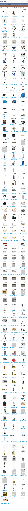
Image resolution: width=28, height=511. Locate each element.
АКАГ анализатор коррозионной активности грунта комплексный (23, 247)
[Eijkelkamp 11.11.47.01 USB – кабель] (14, 68)
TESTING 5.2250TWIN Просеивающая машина (23, 152)
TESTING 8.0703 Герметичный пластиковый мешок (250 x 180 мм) (14, 213)
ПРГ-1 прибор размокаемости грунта (4, 413)
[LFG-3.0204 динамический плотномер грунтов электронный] (4, 81)
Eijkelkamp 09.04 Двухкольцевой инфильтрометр (4, 57)
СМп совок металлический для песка (23, 496)
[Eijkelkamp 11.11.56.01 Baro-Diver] (4, 74)
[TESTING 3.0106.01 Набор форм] (14, 108)
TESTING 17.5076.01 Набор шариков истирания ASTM (23, 104)
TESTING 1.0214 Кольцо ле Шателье (4, 90)
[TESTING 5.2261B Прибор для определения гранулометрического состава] (13, 163)
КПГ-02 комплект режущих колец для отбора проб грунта (23, 332)
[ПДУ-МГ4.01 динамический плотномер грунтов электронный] (23, 487)
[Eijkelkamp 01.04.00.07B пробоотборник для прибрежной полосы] (4, 20)
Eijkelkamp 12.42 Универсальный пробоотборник (23, 77)
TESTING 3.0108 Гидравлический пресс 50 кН (5, 118)
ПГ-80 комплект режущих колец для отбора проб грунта (5, 392)
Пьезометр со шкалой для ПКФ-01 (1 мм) (5, 441)
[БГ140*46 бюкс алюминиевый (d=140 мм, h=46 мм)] (4, 258)
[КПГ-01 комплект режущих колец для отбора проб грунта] (13, 330)
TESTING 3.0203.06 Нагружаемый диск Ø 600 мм (14, 131)
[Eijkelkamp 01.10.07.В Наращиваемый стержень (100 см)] (23, 20)
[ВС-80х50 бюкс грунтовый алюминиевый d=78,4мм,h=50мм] (13, 300)
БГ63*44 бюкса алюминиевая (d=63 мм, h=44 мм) (23, 281)
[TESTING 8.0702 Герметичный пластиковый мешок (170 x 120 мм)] (4, 210)
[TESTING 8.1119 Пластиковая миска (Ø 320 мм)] (23, 231)
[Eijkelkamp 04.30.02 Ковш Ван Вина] (13, 42)
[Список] (27, 9)
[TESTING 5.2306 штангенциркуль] (4, 176)
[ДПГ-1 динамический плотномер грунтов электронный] (13, 307)
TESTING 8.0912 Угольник (3, 226)
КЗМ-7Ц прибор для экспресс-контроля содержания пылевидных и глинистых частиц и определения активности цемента (14, 325)
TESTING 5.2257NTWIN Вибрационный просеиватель (13, 159)
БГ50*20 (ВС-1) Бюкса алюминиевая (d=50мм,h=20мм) (5, 274)
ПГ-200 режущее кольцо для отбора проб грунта (14, 483)
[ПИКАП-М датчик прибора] (14, 494)
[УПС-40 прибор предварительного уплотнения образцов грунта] (13, 452)
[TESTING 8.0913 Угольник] (13, 224)
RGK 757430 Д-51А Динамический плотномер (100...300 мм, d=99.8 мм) (23, 84)
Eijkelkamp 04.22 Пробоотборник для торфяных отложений (14, 37)
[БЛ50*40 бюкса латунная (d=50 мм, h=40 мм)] (4, 292)
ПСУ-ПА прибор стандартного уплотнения (14, 428)
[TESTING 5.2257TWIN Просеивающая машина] (23, 156)
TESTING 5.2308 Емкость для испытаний (14, 179)
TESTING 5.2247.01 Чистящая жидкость (4, 152)
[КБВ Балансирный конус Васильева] (14, 314)
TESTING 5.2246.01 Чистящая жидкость (23, 145)
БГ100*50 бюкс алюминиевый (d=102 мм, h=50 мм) (14, 254)
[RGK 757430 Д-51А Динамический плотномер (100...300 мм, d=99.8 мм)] (23, 81)
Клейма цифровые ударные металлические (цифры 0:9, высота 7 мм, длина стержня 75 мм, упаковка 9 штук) (5, 348)
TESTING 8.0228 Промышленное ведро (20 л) (23, 199)
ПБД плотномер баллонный (22, 362)
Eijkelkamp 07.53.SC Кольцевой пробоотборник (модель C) (13, 50)
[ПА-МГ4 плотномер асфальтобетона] (13, 360)
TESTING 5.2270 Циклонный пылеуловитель (13, 172)
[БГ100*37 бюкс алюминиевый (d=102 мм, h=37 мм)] (4, 251)
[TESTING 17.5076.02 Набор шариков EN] (4, 108)
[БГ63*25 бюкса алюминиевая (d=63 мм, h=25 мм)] (4, 279)
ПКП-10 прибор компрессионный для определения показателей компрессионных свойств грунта (5, 400)
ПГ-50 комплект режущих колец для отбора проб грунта (5, 384)
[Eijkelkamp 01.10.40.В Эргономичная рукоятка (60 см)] (23, 28)
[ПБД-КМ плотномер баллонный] (4, 366)
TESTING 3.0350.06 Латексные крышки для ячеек (23, 138)
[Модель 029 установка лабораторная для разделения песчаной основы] (14, 353)
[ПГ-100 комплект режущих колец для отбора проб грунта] (13, 366)
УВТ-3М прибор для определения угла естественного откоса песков (13, 448)
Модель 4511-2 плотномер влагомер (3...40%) (23, 356)
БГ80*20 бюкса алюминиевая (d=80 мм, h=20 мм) (5, 288)
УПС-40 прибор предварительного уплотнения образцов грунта (14, 455)
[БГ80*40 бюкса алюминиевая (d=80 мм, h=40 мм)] (13, 285)
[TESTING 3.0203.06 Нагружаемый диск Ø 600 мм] (13, 129)
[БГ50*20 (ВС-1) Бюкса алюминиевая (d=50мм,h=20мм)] (4, 272)
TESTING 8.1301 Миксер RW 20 (22, 240)
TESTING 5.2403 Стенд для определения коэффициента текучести (23, 186)
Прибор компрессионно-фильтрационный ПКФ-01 (5, 435)
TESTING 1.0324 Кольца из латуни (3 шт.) (4, 97)
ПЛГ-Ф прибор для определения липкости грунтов (23, 399)
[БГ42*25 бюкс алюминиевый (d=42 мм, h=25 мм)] (13, 265)
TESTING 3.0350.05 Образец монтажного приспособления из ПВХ (14, 138)
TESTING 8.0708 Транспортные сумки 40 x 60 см (23, 213)
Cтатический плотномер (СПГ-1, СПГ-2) (23, 16)
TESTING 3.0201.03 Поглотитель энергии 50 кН (13, 125)
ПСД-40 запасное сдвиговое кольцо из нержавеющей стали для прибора (23, 414)
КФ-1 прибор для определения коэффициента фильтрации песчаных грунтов (23, 341)
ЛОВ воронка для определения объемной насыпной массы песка (5, 356)
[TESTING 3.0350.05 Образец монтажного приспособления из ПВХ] (13, 136)
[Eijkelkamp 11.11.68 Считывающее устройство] (13, 74)
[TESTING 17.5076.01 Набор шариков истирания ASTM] (23, 102)
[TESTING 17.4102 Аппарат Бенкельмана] (13, 95)
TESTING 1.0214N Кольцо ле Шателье (13, 90)
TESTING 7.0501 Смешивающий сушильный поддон (13, 193)
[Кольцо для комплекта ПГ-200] (14, 345)
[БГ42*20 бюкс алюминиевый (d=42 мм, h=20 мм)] (4, 265)
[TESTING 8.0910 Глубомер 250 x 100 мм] (23, 217)
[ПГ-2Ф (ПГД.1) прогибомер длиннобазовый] (23, 480)
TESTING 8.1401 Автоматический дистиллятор (4, 247)
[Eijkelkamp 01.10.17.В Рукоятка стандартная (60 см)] (4, 28)
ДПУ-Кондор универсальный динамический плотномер (5, 317)
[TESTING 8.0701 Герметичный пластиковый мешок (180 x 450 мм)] (23, 204)
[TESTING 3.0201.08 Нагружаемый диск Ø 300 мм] (23, 122)
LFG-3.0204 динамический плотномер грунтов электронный (4, 84)
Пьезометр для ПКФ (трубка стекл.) (23, 434)
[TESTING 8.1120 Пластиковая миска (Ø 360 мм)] (4, 238)
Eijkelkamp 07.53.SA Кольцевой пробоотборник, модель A (4, 50)
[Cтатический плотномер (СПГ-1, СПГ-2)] (23, 13)
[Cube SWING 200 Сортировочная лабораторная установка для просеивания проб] (14, 13)
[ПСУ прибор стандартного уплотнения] (14, 418)
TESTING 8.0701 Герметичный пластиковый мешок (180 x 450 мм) (23, 206)
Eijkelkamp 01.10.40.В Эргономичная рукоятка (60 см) (23, 31)
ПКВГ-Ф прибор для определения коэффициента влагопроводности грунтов (13, 392)
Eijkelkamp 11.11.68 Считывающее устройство (14, 77)
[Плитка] (25, 9)
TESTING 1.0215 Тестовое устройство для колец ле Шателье (23, 91)
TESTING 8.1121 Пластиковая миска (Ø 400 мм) (14, 240)
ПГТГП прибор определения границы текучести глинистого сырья (4, 490)
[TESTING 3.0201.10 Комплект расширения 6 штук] (4, 129)
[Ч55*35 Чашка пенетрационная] (4, 459)
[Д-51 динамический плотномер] (23, 300)
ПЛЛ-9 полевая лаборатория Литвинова (4, 407)
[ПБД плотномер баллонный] (23, 360)
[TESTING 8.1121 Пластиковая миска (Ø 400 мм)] (14, 238)
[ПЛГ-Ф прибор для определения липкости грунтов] (23, 397)
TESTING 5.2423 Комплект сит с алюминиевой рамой (4, 193)
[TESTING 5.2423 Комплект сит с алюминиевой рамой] (4, 190)
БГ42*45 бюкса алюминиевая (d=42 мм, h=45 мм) (23, 268)
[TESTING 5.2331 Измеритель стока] (23, 176)
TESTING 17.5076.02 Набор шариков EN (5, 111)
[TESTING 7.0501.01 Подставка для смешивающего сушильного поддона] (23, 190)
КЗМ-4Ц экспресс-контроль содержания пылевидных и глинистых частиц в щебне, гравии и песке (23, 317)
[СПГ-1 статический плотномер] (4, 446)
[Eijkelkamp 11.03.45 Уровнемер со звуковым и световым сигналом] (4, 61)
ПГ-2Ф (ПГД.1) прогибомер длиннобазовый (23, 483)
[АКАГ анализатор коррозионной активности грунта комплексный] (23, 244)
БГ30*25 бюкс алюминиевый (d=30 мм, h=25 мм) (23, 261)
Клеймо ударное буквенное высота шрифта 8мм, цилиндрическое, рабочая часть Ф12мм (14, 475)
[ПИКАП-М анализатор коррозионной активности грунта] (4, 494)
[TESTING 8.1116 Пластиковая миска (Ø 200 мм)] (23, 224)
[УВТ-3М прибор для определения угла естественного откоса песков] (13, 446)
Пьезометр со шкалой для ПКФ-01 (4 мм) (23, 441)
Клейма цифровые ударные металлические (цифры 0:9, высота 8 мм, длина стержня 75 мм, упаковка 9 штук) (4, 476)
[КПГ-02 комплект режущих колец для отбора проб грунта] (23, 330)
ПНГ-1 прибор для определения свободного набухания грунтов (23, 407)
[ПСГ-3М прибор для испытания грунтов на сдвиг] (14, 411)
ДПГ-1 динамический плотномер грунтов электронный (14, 310)
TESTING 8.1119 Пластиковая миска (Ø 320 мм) (23, 234)
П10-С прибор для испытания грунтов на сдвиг (4, 362)
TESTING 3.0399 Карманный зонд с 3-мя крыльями (4, 145)
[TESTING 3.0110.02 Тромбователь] (14, 115)
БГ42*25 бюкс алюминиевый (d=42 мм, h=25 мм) (13, 268)
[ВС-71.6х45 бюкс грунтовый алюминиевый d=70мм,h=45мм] (4, 300)
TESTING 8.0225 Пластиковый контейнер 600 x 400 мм (13, 199)
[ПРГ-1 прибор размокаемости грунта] (4, 411)
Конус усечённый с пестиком (22, 347)
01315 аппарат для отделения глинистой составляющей (4, 16)
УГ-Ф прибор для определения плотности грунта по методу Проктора (23, 448)
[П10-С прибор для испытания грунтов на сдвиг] (4, 360)
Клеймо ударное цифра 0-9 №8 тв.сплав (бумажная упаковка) (23, 475)
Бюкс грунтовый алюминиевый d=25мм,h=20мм (23, 295)
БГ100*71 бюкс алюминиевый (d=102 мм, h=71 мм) (23, 254)
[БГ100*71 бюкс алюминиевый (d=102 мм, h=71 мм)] (23, 251)
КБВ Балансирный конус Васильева (14, 316)
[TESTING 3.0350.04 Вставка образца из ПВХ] (4, 136)
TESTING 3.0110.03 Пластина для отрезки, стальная (23, 118)
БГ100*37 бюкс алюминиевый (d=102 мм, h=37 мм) (5, 254)
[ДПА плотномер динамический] (4, 307)
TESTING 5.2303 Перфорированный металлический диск (23, 172)
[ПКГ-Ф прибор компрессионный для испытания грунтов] (23, 389)
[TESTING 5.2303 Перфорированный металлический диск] (22, 170)
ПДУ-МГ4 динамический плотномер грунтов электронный (14, 490)
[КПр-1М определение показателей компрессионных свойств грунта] (4, 337)
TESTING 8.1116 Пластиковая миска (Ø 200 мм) (23, 227)
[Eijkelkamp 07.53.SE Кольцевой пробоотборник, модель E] (23, 48)
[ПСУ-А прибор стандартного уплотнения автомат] (23, 418)
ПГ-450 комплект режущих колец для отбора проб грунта (23, 377)
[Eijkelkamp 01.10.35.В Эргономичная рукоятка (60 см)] (13, 28)
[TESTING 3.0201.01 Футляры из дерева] (4, 122)
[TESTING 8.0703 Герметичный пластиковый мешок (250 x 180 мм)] (13, 210)
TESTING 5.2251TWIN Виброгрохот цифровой (5, 159)
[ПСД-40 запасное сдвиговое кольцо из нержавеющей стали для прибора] (23, 411)
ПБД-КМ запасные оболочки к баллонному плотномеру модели (4, 483)
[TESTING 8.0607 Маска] (13, 204)
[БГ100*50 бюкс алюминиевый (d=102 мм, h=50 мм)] (13, 251)
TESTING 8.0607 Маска (12, 206)
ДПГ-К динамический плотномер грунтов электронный (23, 310)
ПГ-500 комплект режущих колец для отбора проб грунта (14, 384)
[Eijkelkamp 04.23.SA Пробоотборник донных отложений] (23, 35)
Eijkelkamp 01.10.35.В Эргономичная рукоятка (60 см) (14, 31)
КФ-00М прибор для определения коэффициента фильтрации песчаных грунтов (14, 341)
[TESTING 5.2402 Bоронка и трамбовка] (14, 183)
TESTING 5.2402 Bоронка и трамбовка (14, 186)
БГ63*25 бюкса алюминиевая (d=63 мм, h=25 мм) (5, 281)
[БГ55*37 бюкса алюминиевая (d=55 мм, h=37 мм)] (23, 272)
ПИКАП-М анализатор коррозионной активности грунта (5, 497)
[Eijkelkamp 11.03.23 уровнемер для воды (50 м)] (23, 55)
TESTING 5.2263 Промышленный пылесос (23, 165)
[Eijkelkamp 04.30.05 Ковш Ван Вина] (23, 42)
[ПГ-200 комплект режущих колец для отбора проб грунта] (4, 374)
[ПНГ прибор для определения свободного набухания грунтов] (13, 404)
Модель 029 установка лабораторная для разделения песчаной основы (14, 356)
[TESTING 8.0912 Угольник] (4, 224)
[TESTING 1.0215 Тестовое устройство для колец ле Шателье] (23, 88)
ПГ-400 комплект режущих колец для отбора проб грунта (14, 377)
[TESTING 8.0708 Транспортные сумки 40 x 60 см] (23, 210)
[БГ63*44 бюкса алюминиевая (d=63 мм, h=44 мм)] (23, 279)
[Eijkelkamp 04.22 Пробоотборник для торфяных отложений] (13, 35)
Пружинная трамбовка (12, 434)
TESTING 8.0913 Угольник (12, 226)
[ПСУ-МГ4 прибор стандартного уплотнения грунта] (4, 425)
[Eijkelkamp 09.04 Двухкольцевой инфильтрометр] (4, 55)
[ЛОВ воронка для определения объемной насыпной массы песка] (4, 353)
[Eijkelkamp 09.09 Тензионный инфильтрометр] (14, 55)
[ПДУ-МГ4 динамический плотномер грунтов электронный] (13, 487)
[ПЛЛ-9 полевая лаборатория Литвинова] (4, 404)
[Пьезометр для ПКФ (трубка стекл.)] (23, 432)
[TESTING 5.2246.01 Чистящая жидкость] (23, 142)
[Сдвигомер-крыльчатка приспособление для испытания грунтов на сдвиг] (5, 501)
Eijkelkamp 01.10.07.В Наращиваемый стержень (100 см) (23, 23)
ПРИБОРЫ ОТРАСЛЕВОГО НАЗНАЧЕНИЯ (7, 7)
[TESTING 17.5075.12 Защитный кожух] (13, 102)
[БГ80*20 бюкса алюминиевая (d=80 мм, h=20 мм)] (4, 285)
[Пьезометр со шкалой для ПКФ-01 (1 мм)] (4, 439)
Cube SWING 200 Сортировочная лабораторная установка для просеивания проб (14, 16)
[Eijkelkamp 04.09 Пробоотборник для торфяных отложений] (4, 35)
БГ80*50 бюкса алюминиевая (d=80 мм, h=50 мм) (23, 288)
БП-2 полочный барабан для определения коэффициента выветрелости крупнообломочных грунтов (13, 296)
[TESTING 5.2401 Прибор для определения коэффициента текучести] (4, 183)
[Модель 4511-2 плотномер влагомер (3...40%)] (23, 353)
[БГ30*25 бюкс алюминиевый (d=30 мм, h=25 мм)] (23, 258)
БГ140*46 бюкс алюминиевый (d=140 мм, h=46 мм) (5, 261)
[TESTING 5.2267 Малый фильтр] (4, 170)
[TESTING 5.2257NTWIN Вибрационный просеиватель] (13, 156)
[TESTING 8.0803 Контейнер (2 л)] (13, 217)
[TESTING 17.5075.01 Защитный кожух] (4, 102)
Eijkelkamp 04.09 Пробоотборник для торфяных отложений (5, 37)
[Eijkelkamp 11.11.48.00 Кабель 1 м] (23, 68)
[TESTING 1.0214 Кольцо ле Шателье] (4, 88)
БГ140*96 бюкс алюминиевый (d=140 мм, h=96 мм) (14, 261)
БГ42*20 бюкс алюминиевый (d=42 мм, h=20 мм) (4, 268)
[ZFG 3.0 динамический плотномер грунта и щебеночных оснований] (13, 465)
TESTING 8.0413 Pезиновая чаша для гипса (4, 206)
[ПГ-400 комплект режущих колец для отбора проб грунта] (13, 374)
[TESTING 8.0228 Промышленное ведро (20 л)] (23, 197)
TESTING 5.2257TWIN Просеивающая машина (23, 159)
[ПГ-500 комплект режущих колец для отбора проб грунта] (13, 382)
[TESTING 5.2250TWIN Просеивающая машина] (23, 149)
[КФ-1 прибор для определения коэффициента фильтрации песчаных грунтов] (23, 337)
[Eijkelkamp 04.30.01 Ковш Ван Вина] (4, 42)
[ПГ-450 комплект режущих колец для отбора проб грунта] (23, 374)
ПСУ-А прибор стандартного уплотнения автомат (23, 420)
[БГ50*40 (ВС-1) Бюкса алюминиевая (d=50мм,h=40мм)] (14, 272)
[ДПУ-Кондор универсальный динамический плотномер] (4, 314)
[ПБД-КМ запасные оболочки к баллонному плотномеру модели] (4, 480)
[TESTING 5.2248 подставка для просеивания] (13, 149)
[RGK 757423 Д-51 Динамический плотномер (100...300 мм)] (13, 81)
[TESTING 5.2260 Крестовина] (4, 163)
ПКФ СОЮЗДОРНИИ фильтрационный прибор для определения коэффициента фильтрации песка (14, 400)
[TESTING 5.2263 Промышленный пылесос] (22, 163)
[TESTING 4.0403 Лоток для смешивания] (13, 142)
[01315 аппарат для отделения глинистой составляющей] (4, 13)
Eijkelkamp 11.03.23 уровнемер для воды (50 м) (23, 57)
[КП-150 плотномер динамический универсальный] (23, 322)
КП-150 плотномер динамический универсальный (23, 324)
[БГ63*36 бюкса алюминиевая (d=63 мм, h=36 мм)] (13, 279)
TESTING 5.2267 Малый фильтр (4, 172)
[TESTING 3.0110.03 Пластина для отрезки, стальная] (23, 115)
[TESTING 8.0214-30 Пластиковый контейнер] (4, 197)
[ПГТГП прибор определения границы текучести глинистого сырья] (4, 487)
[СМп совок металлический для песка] (23, 494)
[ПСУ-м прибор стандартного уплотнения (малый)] (23, 425)
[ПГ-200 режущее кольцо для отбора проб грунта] (13, 480)
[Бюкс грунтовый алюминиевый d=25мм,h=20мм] (23, 292)
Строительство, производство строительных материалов (18, 7)
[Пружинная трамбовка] (14, 432)
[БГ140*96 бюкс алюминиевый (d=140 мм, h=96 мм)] (13, 258)
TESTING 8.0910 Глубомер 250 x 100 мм (23, 220)
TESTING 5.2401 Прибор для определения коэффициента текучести (4, 186)
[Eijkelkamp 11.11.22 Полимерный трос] (4, 68)
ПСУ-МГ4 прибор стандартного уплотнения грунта (4, 428)
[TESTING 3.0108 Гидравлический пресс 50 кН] (4, 115)
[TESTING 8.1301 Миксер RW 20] (23, 238)
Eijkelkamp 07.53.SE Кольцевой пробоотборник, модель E (23, 50)
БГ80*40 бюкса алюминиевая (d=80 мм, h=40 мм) (14, 288)
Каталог (1, 7)
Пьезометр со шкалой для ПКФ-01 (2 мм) (14, 441)
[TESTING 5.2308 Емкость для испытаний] (14, 176)
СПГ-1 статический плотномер (3, 448)
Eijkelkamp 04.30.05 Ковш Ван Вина (23, 44)
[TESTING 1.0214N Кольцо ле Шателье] (13, 88)
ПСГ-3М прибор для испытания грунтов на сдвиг (13, 414)
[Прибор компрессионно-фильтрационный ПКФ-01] (4, 432)
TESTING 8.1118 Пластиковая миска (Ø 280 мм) (14, 234)
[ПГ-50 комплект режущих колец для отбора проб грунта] (4, 382)
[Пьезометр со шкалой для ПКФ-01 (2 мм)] (13, 439)
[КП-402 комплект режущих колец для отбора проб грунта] (4, 330)
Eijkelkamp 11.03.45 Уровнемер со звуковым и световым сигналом (4, 64)
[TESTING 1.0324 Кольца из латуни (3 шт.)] (4, 95)
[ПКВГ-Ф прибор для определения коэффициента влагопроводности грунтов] (13, 389)
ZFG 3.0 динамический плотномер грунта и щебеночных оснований (14, 468)
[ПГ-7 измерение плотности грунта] (23, 382)
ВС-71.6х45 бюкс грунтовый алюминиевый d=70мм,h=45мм (4, 303)
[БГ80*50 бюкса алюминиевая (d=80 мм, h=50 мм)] (23, 285)
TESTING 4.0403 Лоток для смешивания (14, 145)
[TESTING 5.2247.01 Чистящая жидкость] (4, 149)
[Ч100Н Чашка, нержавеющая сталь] (23, 452)
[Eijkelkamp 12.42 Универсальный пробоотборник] (23, 74)
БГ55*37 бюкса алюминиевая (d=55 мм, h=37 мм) (23, 274)
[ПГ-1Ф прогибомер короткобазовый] (23, 366)
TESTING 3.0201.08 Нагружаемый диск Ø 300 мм (23, 125)
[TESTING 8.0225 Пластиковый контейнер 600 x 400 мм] (13, 197)
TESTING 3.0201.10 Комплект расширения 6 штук (4, 131)
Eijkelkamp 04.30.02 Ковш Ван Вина (13, 44)
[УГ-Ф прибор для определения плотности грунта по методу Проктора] (23, 446)
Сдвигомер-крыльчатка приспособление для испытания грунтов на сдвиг (5, 503)
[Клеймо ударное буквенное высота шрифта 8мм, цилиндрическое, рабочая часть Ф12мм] (14, 472)
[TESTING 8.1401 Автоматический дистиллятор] (4, 244)
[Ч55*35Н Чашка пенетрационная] (13, 459)
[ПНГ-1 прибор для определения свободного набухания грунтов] (23, 404)
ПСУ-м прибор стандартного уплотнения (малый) (23, 428)
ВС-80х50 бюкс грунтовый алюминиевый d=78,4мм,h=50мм (14, 303)
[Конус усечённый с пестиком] (23, 345)
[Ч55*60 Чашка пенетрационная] (23, 459)
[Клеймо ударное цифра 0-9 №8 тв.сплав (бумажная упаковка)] (23, 472)
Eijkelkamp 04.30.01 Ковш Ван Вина (4, 44)
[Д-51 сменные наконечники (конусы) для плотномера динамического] (23, 465)
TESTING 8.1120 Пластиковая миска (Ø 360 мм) (5, 240)
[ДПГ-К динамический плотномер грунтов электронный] (23, 307)
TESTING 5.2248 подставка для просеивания (13, 152)
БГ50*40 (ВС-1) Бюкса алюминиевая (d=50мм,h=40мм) (14, 274)
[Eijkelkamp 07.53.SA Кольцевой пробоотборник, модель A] (4, 48)
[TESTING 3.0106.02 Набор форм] (23, 108)
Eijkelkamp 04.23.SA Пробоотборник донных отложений (23, 37)
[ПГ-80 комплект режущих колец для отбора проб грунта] (4, 389)
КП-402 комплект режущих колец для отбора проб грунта (5, 332)
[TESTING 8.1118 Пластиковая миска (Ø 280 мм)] (13, 231)
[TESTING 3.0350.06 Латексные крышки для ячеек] (23, 136)
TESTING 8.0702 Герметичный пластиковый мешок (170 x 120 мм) (5, 213)
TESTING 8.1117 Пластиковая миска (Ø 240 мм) (5, 234)
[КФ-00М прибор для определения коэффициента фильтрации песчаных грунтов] (14, 337)
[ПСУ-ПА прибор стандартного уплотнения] (13, 425)
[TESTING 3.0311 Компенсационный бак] (23, 129)
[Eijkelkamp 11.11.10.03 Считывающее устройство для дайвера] (23, 61)
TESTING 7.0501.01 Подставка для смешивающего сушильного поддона (23, 193)
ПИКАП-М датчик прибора (12, 496)
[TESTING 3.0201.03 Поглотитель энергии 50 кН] (13, 122)
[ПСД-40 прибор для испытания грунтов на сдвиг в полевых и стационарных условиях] (4, 418)
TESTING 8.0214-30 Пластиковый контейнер (4, 199)
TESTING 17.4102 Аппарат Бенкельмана (14, 97)
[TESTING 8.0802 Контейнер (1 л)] (4, 217)
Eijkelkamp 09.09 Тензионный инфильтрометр (14, 57)
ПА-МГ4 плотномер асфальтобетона (13, 362)
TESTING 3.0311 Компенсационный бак (23, 131)
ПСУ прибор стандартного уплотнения (14, 420)
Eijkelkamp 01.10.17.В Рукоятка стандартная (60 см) (4, 31)
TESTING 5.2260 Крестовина (3, 165)
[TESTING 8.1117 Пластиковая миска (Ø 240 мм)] (4, 231)
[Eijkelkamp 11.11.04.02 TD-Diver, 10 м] (13, 61)
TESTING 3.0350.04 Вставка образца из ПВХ (5, 138)
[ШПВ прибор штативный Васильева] (4, 465)
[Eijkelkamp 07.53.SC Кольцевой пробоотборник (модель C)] (13, 48)
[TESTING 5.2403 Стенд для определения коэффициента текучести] (23, 183)
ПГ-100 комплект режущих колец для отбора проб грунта (14, 369)
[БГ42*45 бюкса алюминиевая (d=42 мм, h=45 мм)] (23, 265)
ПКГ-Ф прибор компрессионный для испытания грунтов (23, 392)
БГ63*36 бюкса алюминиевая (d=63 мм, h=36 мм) (14, 281)
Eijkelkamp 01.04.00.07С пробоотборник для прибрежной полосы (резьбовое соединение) (14, 24)
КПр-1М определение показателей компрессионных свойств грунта (5, 340)
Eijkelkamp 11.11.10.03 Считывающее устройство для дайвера (23, 64)
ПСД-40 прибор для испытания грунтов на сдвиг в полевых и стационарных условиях (4, 421)
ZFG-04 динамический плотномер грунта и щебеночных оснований (14, 247)
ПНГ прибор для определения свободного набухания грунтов (13, 407)
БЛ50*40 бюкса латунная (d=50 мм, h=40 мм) (5, 295)
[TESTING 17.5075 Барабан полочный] (23, 95)
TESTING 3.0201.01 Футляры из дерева (4, 125)
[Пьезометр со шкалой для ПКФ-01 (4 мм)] (23, 439)
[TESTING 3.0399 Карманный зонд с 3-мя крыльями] (4, 142)
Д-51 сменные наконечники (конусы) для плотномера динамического (23, 468)
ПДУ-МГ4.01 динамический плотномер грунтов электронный (23, 490)
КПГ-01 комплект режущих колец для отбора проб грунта (14, 332)
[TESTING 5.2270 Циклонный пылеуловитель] (13, 170)
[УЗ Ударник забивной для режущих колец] (4, 452)
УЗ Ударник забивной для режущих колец (5, 455)
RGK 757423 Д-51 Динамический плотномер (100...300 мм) (14, 84)
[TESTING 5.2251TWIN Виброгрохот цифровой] (4, 156)
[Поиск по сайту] (27, 1)
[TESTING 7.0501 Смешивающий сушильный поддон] (13, 190)
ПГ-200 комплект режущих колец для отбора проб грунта (5, 377)
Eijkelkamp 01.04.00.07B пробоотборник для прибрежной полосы (4, 24)
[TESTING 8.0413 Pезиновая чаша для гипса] (4, 204)
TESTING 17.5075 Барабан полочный (23, 97)
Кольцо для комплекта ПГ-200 (13, 347)
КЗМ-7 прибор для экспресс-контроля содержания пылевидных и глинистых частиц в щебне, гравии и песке (4, 325)
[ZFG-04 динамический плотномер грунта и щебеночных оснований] (14, 244)
